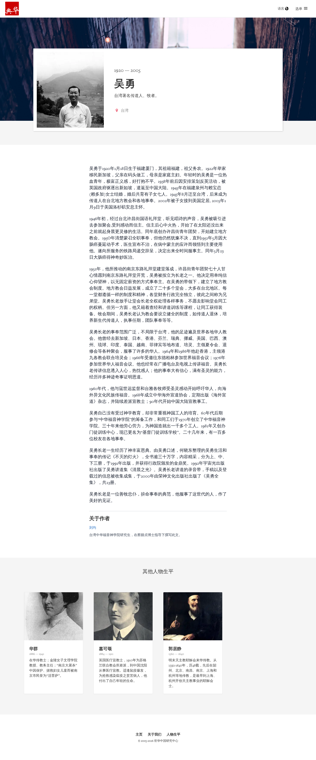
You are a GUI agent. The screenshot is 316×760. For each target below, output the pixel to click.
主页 (139, 734)
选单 (298, 8)
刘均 (92, 527)
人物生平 (173, 734)
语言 (281, 8)
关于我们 (154, 734)
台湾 (125, 110)
